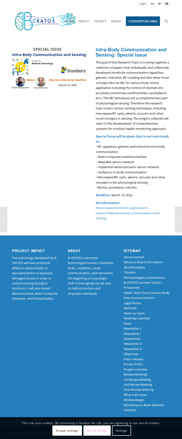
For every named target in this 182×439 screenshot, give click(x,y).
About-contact (134, 257)
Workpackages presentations (144, 277)
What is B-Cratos (135, 395)
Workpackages (134, 400)
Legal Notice (132, 303)
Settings (121, 431)
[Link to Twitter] (159, 3)
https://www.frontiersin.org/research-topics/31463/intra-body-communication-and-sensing (128, 213)
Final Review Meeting (138, 389)
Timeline (130, 272)
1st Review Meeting (137, 379)
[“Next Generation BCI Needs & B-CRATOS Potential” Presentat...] (178, 219)
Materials (130, 308)
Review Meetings (135, 374)
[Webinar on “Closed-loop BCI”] (3, 219)
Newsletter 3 (132, 343)
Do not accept (97, 431)
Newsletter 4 (132, 349)
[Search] (166, 21)
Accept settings (67, 431)
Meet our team (134, 313)
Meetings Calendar (137, 318)
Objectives (131, 354)
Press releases (133, 359)
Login (142, 3)
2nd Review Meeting (138, 384)
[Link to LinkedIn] (152, 3)
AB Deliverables (134, 267)
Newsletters (132, 339)
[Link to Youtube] (166, 3)
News (128, 323)
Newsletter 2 (132, 328)
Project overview (135, 369)
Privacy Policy (133, 364)
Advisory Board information (143, 262)
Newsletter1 (132, 334)
